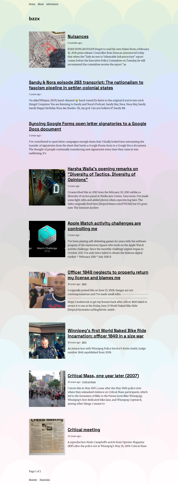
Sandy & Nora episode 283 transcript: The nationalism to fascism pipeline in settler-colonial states (86, 85)
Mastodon (45, 479)
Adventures (52, 4)
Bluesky (33, 479)
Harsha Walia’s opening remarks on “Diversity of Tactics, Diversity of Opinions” (103, 174)
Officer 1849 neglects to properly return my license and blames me (108, 275)
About (41, 4)
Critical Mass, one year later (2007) (103, 375)
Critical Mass (89, 382)
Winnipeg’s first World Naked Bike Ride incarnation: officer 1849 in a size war (107, 333)
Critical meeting (84, 429)
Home (32, 4)
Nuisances (78, 36)
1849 (84, 284)
